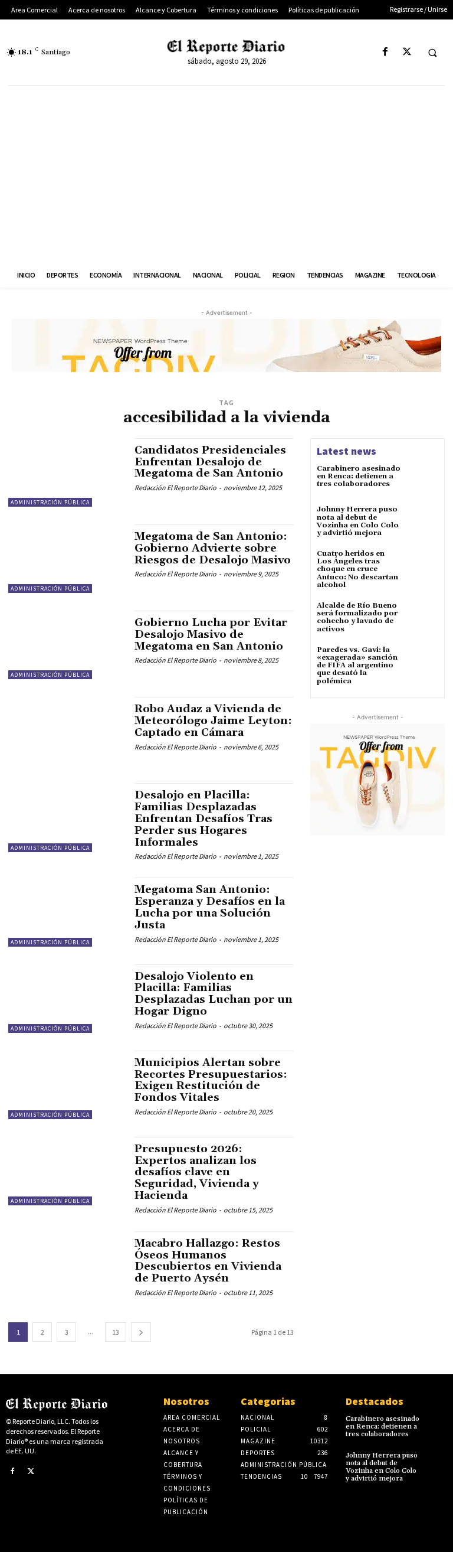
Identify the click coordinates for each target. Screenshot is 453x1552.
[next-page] (141, 1332)
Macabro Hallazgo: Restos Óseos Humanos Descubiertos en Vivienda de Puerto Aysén (207, 1261)
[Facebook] (385, 52)
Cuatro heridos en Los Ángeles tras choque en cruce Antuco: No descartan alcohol (357, 569)
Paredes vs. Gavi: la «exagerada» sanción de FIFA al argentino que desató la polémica (357, 665)
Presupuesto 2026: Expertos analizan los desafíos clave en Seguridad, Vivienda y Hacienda (196, 1172)
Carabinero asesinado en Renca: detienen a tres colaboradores (359, 476)
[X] (407, 52)
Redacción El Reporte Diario (175, 487)
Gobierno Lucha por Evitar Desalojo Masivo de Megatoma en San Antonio (210, 634)
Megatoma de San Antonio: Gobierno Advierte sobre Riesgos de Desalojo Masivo (212, 548)
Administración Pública (50, 502)
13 (115, 1332)
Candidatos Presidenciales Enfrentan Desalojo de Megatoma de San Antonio (210, 462)
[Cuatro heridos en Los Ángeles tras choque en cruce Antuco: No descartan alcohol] (422, 566)
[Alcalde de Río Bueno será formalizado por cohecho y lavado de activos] (422, 618)
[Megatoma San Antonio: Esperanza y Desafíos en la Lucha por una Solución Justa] (65, 912)
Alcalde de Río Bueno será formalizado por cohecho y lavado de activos (357, 617)
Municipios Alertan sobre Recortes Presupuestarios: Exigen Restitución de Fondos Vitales (210, 1080)
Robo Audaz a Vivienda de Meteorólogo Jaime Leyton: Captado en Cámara (213, 720)
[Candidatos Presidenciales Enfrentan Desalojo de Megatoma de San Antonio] (65, 472)
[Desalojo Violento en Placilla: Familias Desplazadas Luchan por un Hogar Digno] (65, 998)
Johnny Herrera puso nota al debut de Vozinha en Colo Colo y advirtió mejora (358, 521)
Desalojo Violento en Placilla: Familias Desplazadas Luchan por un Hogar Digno (213, 994)
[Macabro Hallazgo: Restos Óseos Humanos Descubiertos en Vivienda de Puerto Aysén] (65, 1265)
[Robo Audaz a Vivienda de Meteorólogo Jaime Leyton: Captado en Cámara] (65, 731)
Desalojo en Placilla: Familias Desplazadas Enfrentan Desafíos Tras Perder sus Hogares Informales (203, 818)
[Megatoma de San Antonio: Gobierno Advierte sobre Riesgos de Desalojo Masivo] (65, 558)
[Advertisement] (226, 174)
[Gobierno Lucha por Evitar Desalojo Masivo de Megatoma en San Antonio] (65, 645)
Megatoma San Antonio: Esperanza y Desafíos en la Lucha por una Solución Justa (209, 907)
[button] (432, 52)
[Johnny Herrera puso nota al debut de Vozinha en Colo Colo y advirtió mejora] (422, 521)
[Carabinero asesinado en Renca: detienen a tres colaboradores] (422, 481)
